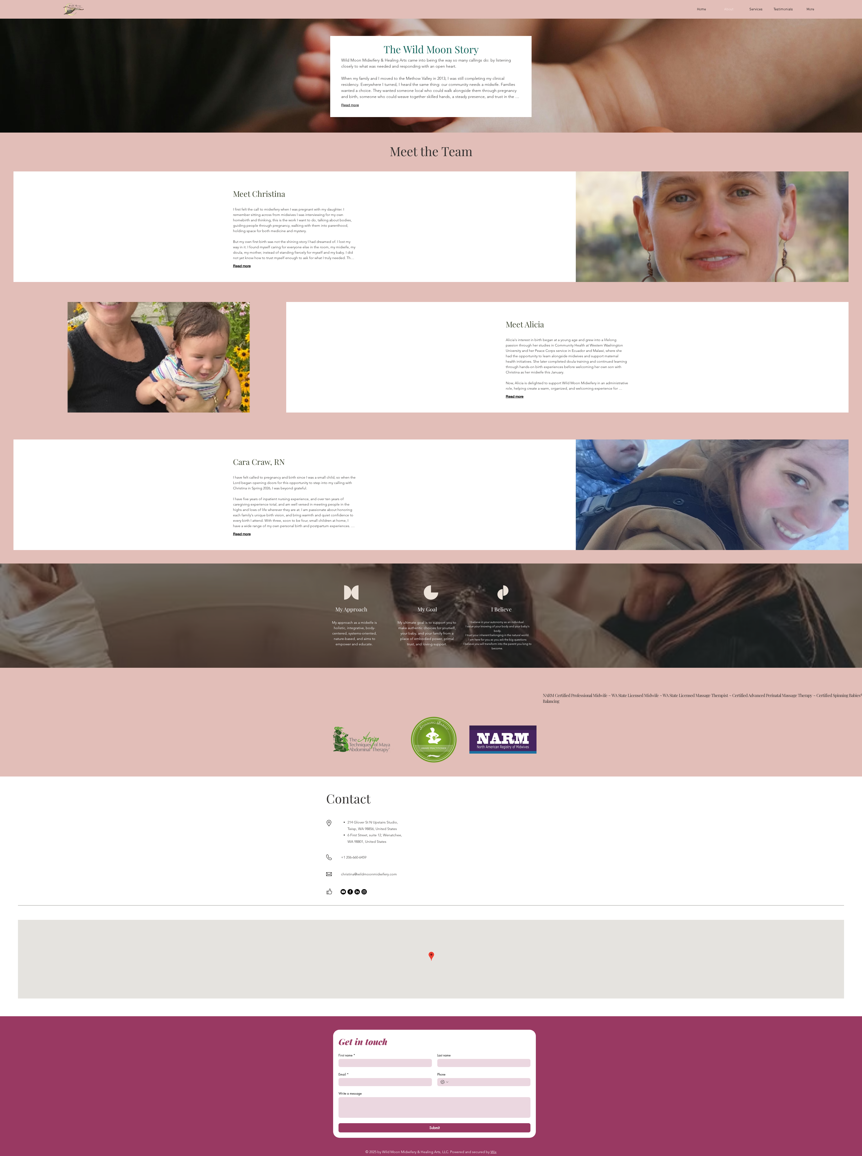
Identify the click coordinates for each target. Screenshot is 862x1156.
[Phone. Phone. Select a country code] (444, 1082)
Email (344, 1074)
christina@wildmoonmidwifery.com (369, 874)
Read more (350, 105)
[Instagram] (364, 891)
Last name (444, 1055)
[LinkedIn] (357, 891)
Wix (493, 1152)
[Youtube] (343, 891)
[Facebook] (350, 891)
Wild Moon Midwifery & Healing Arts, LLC (415, 1152)
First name (347, 1055)
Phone (441, 1074)
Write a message (350, 1093)
